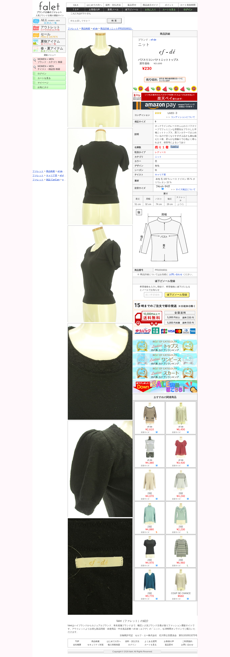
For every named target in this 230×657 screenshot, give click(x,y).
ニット (158, 156)
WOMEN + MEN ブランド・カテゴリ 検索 (50, 60)
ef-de (153, 39)
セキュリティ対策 (95, 645)
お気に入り (43, 87)
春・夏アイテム (52, 48)
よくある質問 (150, 641)
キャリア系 (160, 174)
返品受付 (169, 645)
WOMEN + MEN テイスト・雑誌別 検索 (49, 67)
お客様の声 (169, 641)
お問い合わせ (176, 274)
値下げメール (131, 9)
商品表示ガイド (150, 5)
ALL (50, 20)
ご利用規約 (187, 641)
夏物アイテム (50, 41)
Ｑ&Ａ (76, 5)
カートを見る (44, 78)
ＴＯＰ (75, 9)
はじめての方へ (114, 641)
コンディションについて (183, 117)
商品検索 (95, 641)
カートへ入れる (165, 81)
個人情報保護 (114, 645)
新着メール (113, 9)
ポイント (169, 5)
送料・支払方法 (132, 641)
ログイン (42, 73)
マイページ (43, 82)
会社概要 (77, 645)
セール (45, 34)
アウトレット (50, 27)
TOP (77, 641)
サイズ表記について (185, 189)
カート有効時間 (187, 5)
